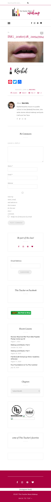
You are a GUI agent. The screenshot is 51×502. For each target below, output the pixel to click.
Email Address (16, 261)
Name (10, 166)
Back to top (25, 498)
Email (10, 174)
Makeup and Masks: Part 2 (20, 345)
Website (10, 183)
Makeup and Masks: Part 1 (20, 351)
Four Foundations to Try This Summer (24, 365)
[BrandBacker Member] (17, 416)
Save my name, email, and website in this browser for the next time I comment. (12, 205)
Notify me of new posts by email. (21, 217)
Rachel (32, 89)
